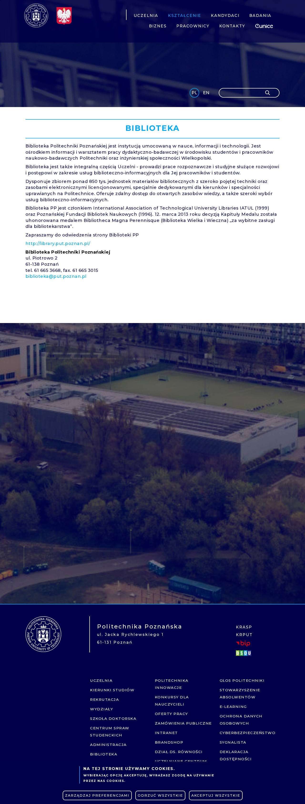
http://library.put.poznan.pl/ (57, 243)
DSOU (244, 653)
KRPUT (244, 634)
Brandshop (169, 742)
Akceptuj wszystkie (215, 795)
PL (194, 92)
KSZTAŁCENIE (184, 15)
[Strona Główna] (36, 15)
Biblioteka (103, 754)
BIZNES (158, 26)
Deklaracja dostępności (236, 755)
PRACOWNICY (192, 26)
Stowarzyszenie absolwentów (240, 693)
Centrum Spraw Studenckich (109, 731)
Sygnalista (233, 742)
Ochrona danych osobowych (241, 720)
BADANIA (260, 15)
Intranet (166, 732)
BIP (243, 643)
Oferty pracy (171, 713)
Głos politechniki (242, 680)
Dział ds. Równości (179, 752)
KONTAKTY (232, 26)
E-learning (233, 706)
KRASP (244, 627)
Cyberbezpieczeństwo (248, 732)
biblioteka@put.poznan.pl (55, 276)
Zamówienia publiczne (183, 723)
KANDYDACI (225, 15)
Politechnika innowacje (171, 684)
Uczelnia (101, 680)
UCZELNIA (146, 15)
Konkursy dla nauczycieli (172, 700)
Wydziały (101, 709)
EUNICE (265, 25)
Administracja (108, 744)
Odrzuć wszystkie (160, 795)
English (206, 93)
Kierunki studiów (112, 690)
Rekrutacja (104, 699)
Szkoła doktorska (113, 718)
